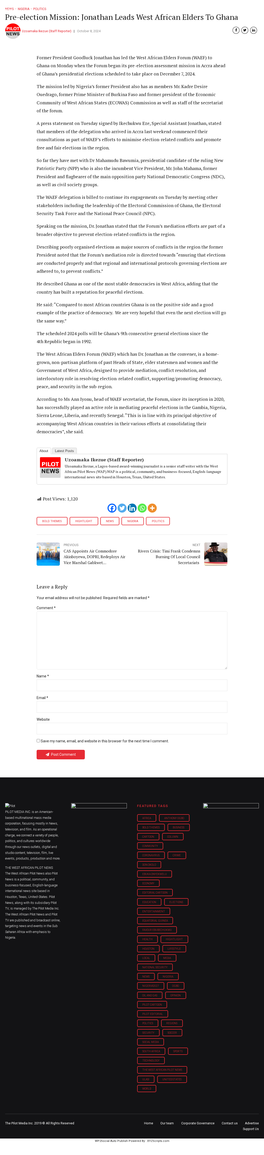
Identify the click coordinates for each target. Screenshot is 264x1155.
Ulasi (145, 1079)
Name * (43, 676)
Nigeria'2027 (150, 985)
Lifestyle (174, 948)
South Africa (151, 1051)
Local (146, 958)
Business (178, 827)
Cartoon (148, 836)
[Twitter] (122, 508)
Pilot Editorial (152, 1014)
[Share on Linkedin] (253, 30)
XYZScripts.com (158, 1141)
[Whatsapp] (142, 508)
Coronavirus (151, 855)
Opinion (175, 995)
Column (172, 836)
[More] (152, 508)
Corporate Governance (197, 1123)
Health (147, 939)
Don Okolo (149, 864)
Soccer (172, 1032)
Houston (148, 948)
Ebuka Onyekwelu (154, 874)
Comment (46, 608)
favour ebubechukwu (157, 930)
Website (43, 719)
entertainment (153, 911)
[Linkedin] (132, 508)
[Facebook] (112, 508)
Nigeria (132, 521)
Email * (42, 698)
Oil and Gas (149, 995)
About (43, 451)
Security (148, 1032)
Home (148, 1123)
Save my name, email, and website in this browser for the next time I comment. (105, 741)
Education (149, 902)
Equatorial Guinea (155, 920)
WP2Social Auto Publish (111, 1141)
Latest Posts (64, 451)
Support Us (251, 1129)
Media (167, 958)
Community (150, 846)
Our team (167, 1123)
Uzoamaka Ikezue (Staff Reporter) (46, 31)
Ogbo (175, 985)
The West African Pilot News (162, 1069)
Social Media (150, 1042)
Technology (151, 1060)
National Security (155, 967)
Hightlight (83, 521)
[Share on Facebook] (236, 30)
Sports (178, 1051)
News (110, 521)
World (146, 1088)
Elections (176, 902)
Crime (177, 855)
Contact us (230, 1123)
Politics (158, 521)
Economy (148, 883)
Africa (146, 818)
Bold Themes (52, 521)
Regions (171, 1023)
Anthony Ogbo (174, 818)
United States (172, 1079)
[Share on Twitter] (244, 30)
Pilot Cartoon (152, 1004)
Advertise (252, 1123)
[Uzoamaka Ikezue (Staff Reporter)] (50, 476)
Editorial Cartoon (155, 892)
